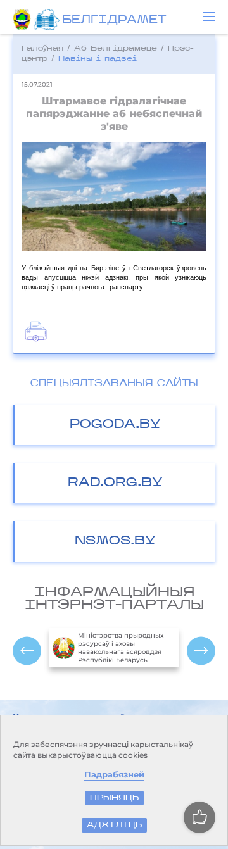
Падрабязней (114, 774)
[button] (209, 16)
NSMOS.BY (115, 541)
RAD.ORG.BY (115, 483)
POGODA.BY (115, 424)
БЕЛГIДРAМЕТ (114, 21)
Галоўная (42, 49)
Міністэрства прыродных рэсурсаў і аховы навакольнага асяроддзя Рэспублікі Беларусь (120, 647)
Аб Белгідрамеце (115, 49)
